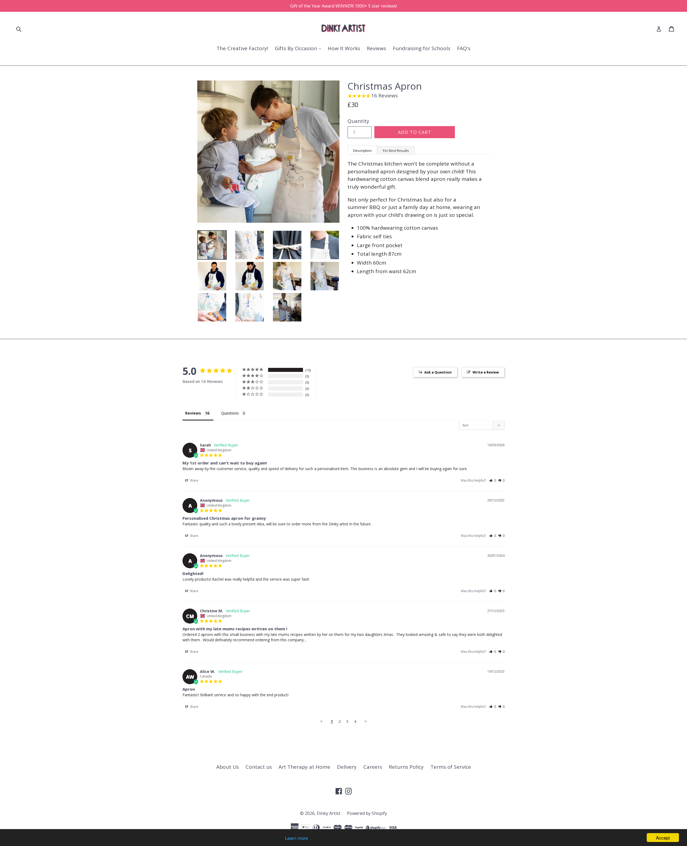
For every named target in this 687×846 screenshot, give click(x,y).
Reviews (376, 48)
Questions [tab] (230, 413)
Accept (663, 837)
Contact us (259, 766)
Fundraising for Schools (421, 48)
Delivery (347, 766)
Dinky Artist (328, 813)
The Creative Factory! (242, 48)
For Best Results (396, 150)
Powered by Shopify (367, 813)
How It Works (344, 48)
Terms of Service (450, 766)
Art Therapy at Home (304, 766)
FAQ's (463, 48)
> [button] (365, 721)
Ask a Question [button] (438, 372)
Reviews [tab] (193, 413)
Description (362, 150)
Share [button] (193, 480)
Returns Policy (406, 766)
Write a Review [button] (486, 372)
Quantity (358, 121)
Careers (372, 766)
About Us (227, 766)
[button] (492, 480)
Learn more (296, 837)
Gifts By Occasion (296, 48)
